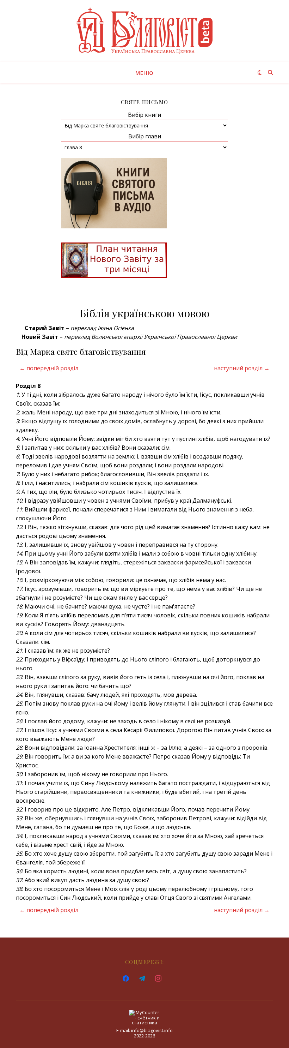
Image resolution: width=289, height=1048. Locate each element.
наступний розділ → (242, 368)
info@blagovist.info (152, 1030)
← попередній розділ (48, 368)
